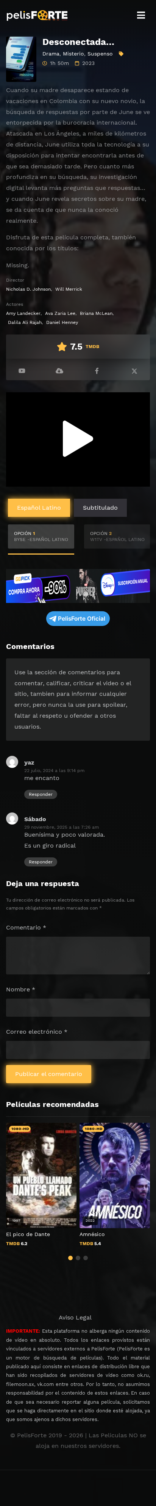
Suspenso (100, 54)
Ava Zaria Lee (60, 313)
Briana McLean (96, 313)
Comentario (26, 927)
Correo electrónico (36, 1031)
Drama (50, 54)
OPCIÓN (41, 536)
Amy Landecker (23, 313)
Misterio (73, 54)
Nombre (20, 989)
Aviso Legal (75, 1317)
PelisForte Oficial (81, 618)
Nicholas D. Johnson (28, 289)
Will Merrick (68, 289)
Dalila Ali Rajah (25, 322)
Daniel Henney (62, 322)
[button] (70, 1258)
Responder (41, 794)
